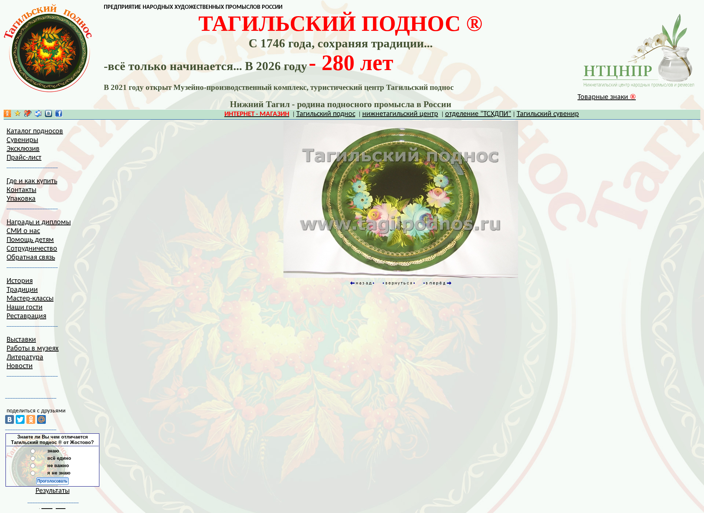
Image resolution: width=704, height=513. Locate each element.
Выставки (21, 339)
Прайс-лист (24, 157)
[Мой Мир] (41, 419)
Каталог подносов (35, 131)
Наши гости (25, 307)
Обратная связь (31, 257)
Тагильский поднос (325, 114)
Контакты (21, 190)
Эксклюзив (23, 149)
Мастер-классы (30, 298)
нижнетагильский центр (400, 114)
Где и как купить (32, 181)
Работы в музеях (33, 348)
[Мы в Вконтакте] (48, 115)
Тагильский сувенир (548, 114)
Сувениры (22, 140)
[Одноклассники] (30, 419)
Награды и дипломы (39, 222)
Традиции (22, 290)
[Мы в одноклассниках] (7, 115)
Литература (25, 357)
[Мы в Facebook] (58, 115)
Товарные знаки (607, 97)
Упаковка (21, 199)
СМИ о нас (23, 231)
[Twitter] (20, 419)
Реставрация (26, 316)
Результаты (53, 491)
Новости (20, 366)
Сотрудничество (32, 248)
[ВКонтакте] (9, 419)
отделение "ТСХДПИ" (478, 114)
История (20, 281)
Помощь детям (30, 240)
